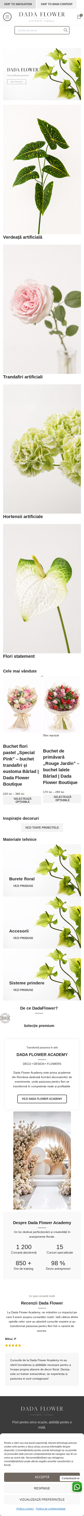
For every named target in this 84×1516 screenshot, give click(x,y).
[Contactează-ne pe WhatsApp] (77, 1487)
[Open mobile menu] (7, 17)
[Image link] (42, 1410)
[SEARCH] (65, 30)
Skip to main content (57, 4)
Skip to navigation (18, 4)
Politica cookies (25, 1508)
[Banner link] (42, 74)
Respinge (42, 1488)
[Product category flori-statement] (42, 382)
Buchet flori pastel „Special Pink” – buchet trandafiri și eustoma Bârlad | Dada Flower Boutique (21, 765)
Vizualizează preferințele (42, 1499)
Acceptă (42, 1477)
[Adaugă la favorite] (8, 738)
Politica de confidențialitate (51, 1508)
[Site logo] (42, 16)
